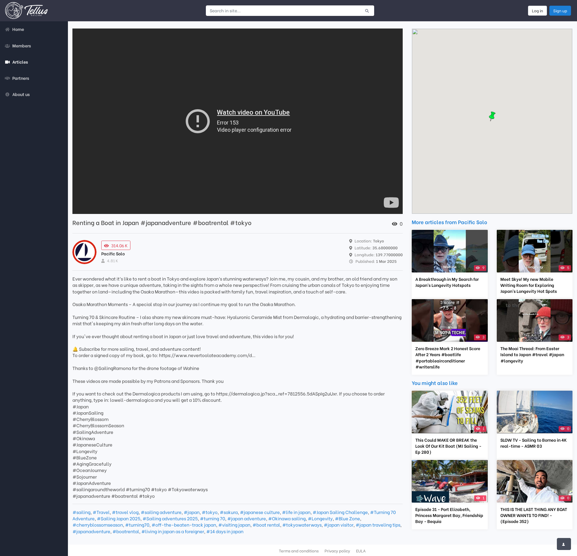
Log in (537, 10)
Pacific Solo (113, 253)
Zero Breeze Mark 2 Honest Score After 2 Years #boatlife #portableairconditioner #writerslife (447, 357)
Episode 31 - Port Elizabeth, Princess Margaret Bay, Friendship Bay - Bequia (449, 515)
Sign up (560, 10)
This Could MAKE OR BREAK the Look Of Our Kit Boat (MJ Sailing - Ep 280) (448, 446)
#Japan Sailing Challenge (340, 512)
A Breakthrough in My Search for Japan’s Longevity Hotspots (447, 282)
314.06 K (119, 245)
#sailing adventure (161, 512)
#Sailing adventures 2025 (170, 518)
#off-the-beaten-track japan (183, 524)
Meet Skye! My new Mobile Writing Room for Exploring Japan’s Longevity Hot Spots (528, 285)
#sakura (229, 512)
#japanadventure (91, 531)
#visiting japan (234, 524)
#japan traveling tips (378, 524)
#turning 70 (212, 518)
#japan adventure (246, 518)
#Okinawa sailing (287, 518)
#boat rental (266, 524)
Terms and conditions (299, 550)
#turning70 (137, 524)
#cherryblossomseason (97, 524)
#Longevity (320, 518)
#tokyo (210, 512)
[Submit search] (367, 10)
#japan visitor (338, 524)
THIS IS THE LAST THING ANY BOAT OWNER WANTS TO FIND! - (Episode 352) (533, 515)
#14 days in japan (224, 531)
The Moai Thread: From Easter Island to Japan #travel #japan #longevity (532, 354)
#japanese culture (260, 512)
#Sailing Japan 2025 (118, 518)
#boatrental (125, 531)
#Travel (101, 512)
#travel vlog (125, 512)
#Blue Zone (347, 518)
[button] (492, 116)
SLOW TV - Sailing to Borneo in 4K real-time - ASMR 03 (533, 443)
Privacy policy (337, 550)
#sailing (81, 512)
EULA (361, 550)
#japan (192, 512)
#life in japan (296, 512)
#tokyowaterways (302, 524)
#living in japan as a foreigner (172, 531)
